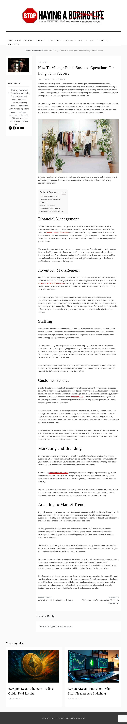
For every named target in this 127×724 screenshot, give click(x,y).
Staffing (44, 202)
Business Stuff (38, 50)
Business (28, 40)
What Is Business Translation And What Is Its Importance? (100, 601)
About (18, 40)
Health (82, 40)
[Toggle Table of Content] (62, 193)
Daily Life (104, 40)
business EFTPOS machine (57, 232)
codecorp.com (77, 396)
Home (9, 40)
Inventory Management (50, 199)
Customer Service (48, 205)
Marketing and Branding (50, 208)
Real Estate (69, 40)
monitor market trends (58, 472)
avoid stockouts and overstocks (51, 283)
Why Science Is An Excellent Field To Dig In (55, 600)
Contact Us (13, 44)
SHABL (62, 79)
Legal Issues (53, 40)
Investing (42, 62)
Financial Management (50, 196)
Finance (40, 40)
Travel (92, 40)
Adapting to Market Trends (52, 211)
